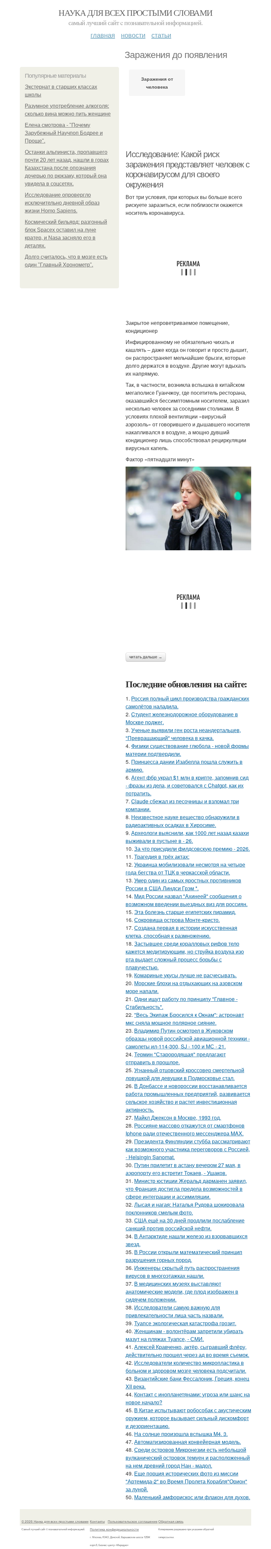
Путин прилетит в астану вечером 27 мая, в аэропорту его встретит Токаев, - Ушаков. (183, 1169)
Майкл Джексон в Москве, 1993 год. (177, 1117)
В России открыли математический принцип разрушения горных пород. (184, 1256)
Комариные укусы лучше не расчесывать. (185, 975)
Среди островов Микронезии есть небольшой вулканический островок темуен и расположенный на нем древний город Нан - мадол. (188, 1457)
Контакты (97, 1521)
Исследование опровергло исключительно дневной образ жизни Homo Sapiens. (62, 203)
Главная (103, 35)
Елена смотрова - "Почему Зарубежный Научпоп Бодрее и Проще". (64, 133)
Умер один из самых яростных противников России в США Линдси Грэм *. (183, 884)
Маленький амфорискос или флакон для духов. (192, 1497)
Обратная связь (170, 1521)
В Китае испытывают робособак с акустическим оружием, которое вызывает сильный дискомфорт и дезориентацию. (188, 1418)
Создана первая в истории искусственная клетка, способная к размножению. (181, 931)
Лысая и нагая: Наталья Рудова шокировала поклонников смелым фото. (185, 1208)
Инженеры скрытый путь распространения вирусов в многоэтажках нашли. (183, 1271)
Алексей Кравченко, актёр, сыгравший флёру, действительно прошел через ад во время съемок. (187, 1351)
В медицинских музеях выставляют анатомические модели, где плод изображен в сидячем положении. (182, 1291)
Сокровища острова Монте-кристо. (177, 920)
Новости (133, 35)
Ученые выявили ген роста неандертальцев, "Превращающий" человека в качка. (183, 734)
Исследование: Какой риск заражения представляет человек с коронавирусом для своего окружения (187, 169)
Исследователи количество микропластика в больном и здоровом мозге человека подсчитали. (186, 1366)
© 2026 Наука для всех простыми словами (55, 1521)
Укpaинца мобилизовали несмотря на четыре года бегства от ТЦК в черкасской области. (185, 868)
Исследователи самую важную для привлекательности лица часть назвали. (175, 1311)
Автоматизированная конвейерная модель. (187, 1442)
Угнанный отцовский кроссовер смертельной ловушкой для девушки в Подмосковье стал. (185, 1074)
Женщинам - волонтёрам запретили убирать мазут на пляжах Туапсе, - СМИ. (184, 1335)
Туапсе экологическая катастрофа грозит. (185, 1323)
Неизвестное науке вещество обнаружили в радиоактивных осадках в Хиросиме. (183, 821)
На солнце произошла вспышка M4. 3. (181, 1434)
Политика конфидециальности (114, 1529)
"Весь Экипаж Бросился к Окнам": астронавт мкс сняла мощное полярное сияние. (185, 1018)
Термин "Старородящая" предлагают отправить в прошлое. (176, 1058)
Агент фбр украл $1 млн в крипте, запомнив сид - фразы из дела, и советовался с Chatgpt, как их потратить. (187, 785)
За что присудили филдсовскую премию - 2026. (192, 848)
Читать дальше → (145, 657)
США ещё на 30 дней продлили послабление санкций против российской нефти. (185, 1224)
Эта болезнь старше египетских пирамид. (185, 912)
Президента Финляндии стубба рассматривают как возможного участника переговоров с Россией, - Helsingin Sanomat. (188, 1149)
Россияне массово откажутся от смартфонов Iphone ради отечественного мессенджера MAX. (185, 1129)
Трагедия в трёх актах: (161, 856)
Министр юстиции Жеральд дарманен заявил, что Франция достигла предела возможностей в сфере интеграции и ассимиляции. (186, 1188)
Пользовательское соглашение (133, 1521)
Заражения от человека (157, 82)
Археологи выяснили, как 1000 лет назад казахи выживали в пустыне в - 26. (187, 837)
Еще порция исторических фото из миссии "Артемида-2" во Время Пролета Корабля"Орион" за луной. (186, 1481)
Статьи (161, 35)
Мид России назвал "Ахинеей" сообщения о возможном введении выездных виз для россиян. (187, 900)
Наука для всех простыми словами (135, 12)
